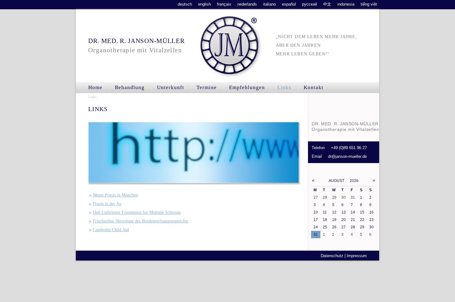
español (289, 4)
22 (362, 220)
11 (325, 212)
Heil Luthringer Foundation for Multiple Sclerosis (137, 212)
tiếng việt (369, 4)
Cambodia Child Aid (111, 229)
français (224, 4)
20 (343, 220)
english (204, 4)
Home (95, 87)
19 (334, 220)
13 (343, 212)
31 (316, 234)
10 (316, 212)
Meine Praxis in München (115, 195)
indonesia (345, 4)
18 (325, 220)
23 (371, 220)
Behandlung (130, 87)
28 (353, 227)
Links (92, 97)
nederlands (247, 4)
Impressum (357, 255)
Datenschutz (332, 255)
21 (353, 220)
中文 (327, 4)
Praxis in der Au (107, 203)
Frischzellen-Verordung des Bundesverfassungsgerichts (140, 221)
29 (362, 227)
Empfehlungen (247, 87)
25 (325, 227)
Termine (207, 87)
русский (309, 4)
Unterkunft (170, 87)
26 (334, 227)
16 (371, 212)
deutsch (185, 4)
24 (316, 227)
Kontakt (313, 87)
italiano (269, 4)
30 (371, 227)
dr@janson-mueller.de (347, 156)
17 (316, 220)
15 (362, 212)
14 (353, 212)
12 (334, 212)
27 (343, 227)
